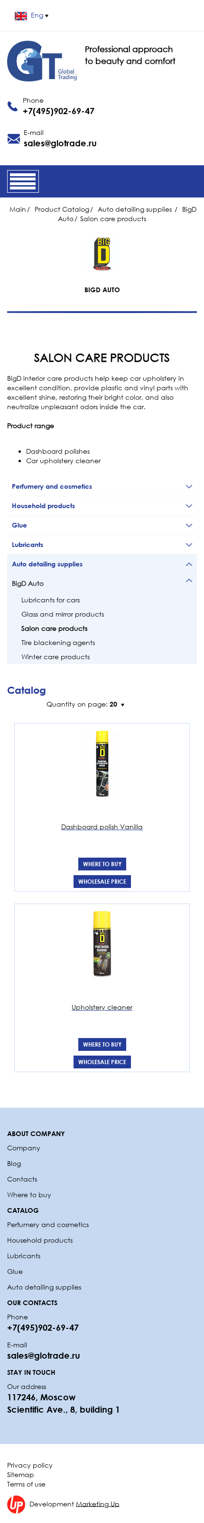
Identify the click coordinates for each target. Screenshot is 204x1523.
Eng (37, 15)
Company (23, 1148)
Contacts (22, 1179)
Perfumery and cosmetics (48, 1224)
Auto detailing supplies (45, 1287)
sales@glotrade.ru (60, 143)
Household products (40, 1240)
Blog (14, 1163)
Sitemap (20, 1474)
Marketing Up (98, 1503)
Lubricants (23, 1256)
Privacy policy (30, 1465)
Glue (15, 1271)
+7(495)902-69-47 (58, 111)
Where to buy (102, 864)
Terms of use (26, 1484)
